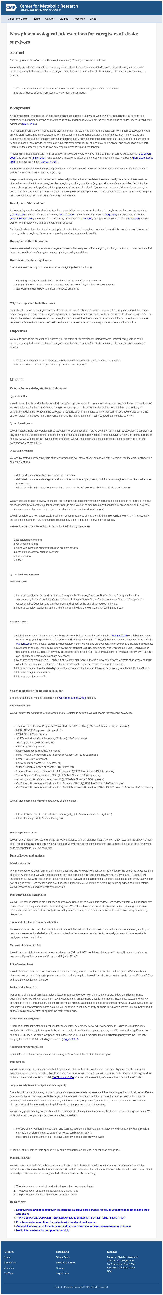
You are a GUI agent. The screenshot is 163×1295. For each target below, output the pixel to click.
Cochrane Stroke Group (72, 698)
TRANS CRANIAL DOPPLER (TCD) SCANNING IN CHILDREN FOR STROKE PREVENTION (70, 1218)
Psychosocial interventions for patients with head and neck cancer (56, 1222)
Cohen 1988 (24, 643)
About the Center (18, 18)
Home (7, 1257)
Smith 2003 (39, 157)
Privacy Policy (63, 1257)
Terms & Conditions (65, 1262)
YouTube (8, 1273)
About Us (9, 1268)
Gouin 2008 (17, 214)
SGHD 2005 (29, 124)
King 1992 (110, 214)
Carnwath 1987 (49, 162)
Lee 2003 (87, 218)
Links (93, 18)
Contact (49, 18)
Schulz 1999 (67, 214)
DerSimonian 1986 (63, 1077)
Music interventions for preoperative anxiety (42, 1230)
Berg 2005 (139, 157)
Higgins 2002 (70, 1039)
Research (79, 18)
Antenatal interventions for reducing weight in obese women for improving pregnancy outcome (73, 1226)
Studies (63, 18)
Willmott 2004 (119, 635)
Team (37, 18)
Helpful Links (62, 1273)
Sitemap (60, 1268)
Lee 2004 (133, 218)
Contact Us (10, 1262)
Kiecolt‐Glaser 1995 (22, 218)
